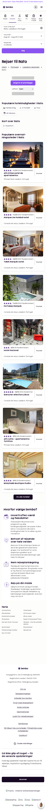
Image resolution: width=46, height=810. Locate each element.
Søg (23, 50)
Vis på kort (9, 126)
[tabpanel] (23, 38)
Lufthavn (15, 89)
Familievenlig (11, 108)
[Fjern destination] (41, 28)
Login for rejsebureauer (23, 716)
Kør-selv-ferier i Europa (10, 622)
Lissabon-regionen (31, 67)
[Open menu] (41, 7)
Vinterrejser (27, 610)
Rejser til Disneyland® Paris (32, 619)
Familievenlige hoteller (9, 630)
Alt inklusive (10, 113)
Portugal (15, 67)
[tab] (5, 18)
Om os (23, 689)
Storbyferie (5, 619)
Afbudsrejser (6, 613)
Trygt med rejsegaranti (23, 703)
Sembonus (23, 724)
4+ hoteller (26, 108)
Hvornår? (7, 35)
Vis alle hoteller (23, 497)
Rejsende (7, 43)
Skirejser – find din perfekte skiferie (32, 623)
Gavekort (23, 735)
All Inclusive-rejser (29, 613)
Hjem (4, 67)
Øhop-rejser (27, 616)
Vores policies (23, 707)
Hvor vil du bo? (9, 27)
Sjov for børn (6, 633)
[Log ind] (36, 7)
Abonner (23, 779)
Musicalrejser (27, 627)
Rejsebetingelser (23, 694)
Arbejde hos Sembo (23, 698)
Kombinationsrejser (8, 616)
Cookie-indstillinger (24, 743)
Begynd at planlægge (23, 83)
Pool (38, 108)
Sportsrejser (6, 627)
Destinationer (23, 712)
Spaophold (27, 630)
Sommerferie (6, 610)
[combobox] (21, 29)
